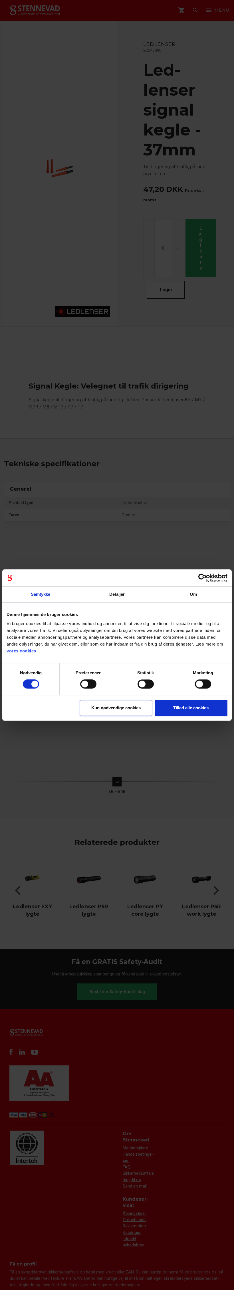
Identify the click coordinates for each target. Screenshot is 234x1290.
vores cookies (21, 650)
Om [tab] (193, 594)
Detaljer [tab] (117, 594)
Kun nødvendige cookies (116, 707)
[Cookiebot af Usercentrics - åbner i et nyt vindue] (202, 578)
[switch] (88, 684)
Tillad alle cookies (191, 707)
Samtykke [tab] (41, 594)
